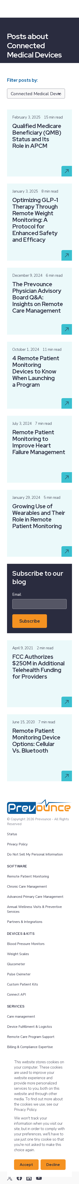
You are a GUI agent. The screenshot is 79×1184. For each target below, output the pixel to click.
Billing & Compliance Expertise (30, 1047)
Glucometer (16, 964)
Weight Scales (18, 954)
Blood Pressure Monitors (26, 944)
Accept (26, 1164)
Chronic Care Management (27, 886)
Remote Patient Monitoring (28, 876)
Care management (21, 1016)
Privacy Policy (17, 844)
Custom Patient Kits (22, 984)
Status (12, 834)
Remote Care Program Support (30, 1037)
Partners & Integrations (24, 922)
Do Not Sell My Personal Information (35, 854)
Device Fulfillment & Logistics (29, 1026)
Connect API (16, 994)
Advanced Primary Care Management (35, 896)
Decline (53, 1164)
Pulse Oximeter (19, 974)
